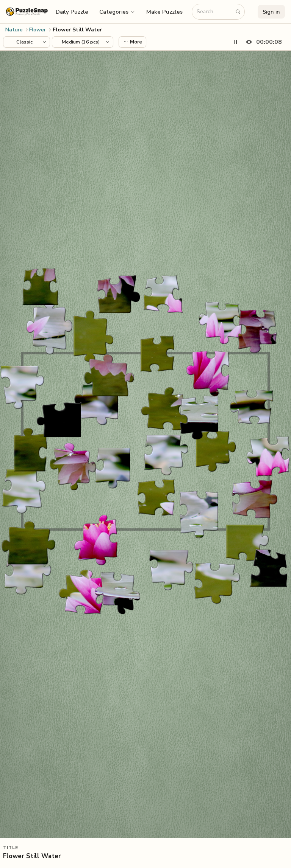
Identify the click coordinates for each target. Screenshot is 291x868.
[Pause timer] (236, 42)
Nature (14, 29)
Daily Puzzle (72, 12)
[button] (117, 12)
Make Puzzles (164, 12)
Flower (37, 29)
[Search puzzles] (238, 11)
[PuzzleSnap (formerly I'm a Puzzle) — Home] (27, 11)
